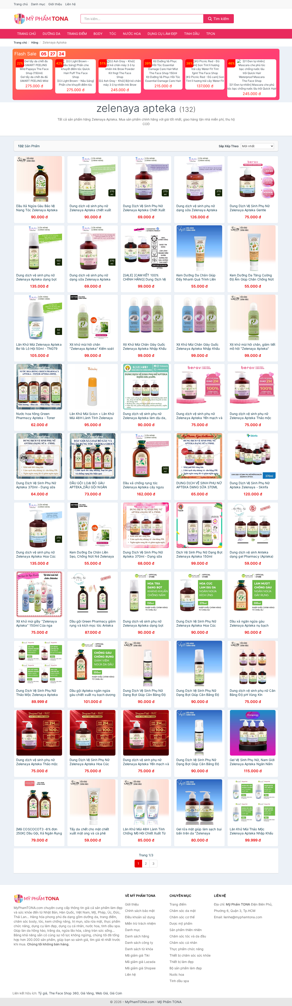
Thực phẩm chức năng (186, 949)
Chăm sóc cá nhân (183, 942)
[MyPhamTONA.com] (41, 18)
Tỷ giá (42, 993)
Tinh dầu (191, 34)
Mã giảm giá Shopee (140, 968)
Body (98, 34)
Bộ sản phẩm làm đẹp (185, 968)
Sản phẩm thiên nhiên (185, 930)
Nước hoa (132, 34)
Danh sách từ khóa (139, 949)
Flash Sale (25, 54)
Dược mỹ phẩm (180, 923)
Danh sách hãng (137, 936)
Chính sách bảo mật (140, 911)
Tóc (112, 34)
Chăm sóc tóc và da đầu (187, 936)
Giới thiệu (55, 4)
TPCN (210, 34)
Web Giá (102, 993)
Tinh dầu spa (179, 981)
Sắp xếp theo (229, 146)
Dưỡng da (51, 34)
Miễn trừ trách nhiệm (140, 923)
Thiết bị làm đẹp (181, 962)
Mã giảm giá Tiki (137, 955)
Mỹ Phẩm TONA (169, 1002)
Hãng (34, 42)
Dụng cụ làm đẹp (162, 34)
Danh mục (38, 4)
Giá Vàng (87, 993)
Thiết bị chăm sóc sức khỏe (190, 955)
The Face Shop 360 (64, 993)
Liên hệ (70, 4)
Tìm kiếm (220, 18)
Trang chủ (21, 4)
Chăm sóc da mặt (182, 911)
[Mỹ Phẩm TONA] (36, 898)
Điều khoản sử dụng (140, 917)
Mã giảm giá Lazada (140, 962)
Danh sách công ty (139, 942)
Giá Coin (116, 993)
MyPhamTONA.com (139, 1002)
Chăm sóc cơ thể (182, 917)
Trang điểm (77, 34)
